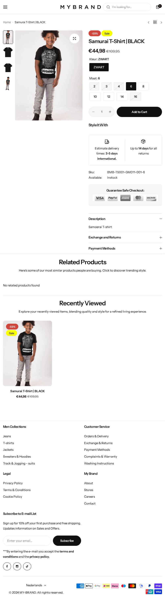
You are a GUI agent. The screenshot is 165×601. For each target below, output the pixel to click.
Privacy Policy (13, 483)
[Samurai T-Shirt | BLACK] (27, 353)
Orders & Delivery (96, 436)
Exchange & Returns (98, 443)
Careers (89, 496)
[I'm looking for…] (108, 7)
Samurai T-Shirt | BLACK (27, 391)
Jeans (7, 436)
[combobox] (127, 7)
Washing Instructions (99, 463)
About (88, 483)
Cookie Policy (12, 496)
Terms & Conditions (17, 490)
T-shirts (8, 443)
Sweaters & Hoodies (17, 456)
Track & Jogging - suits (19, 463)
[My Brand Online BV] (81, 7)
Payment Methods (97, 450)
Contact (90, 503)
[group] (48, 75)
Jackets (8, 450)
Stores (88, 490)
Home (7, 22)
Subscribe (67, 541)
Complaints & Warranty (100, 456)
